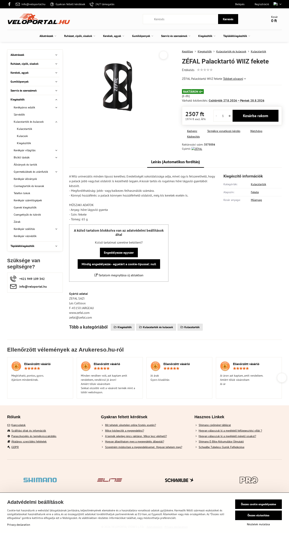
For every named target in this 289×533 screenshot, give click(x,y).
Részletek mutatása (258, 524)
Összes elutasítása (258, 515)
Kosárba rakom (255, 115)
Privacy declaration (18, 524)
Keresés (228, 19)
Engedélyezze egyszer (119, 252)
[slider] (205, 69)
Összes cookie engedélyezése (258, 504)
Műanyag (256, 200)
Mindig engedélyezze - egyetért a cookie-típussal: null (119, 264)
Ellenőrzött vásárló (37, 364)
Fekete (255, 192)
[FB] (10, 4)
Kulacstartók (258, 184)
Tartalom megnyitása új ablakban (120, 275)
